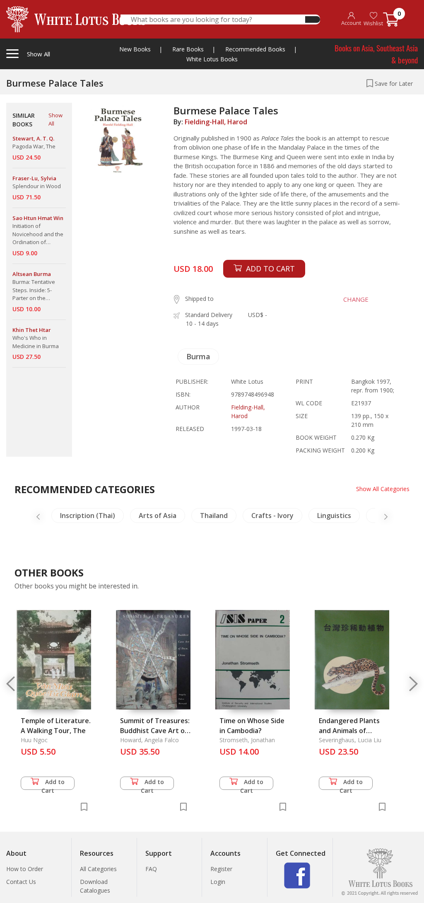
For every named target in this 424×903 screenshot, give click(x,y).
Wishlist (373, 23)
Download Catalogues (95, 886)
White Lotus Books (212, 59)
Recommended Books (255, 49)
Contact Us (21, 882)
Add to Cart (53, 784)
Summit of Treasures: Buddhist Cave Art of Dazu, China (155, 730)
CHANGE (356, 299)
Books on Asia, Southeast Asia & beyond (376, 53)
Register (221, 869)
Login (217, 882)
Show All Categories (383, 489)
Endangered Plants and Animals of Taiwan (349, 730)
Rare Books (188, 49)
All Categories (98, 869)
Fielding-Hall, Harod (216, 121)
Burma (198, 356)
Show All (55, 119)
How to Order (24, 869)
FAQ (151, 869)
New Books (135, 49)
